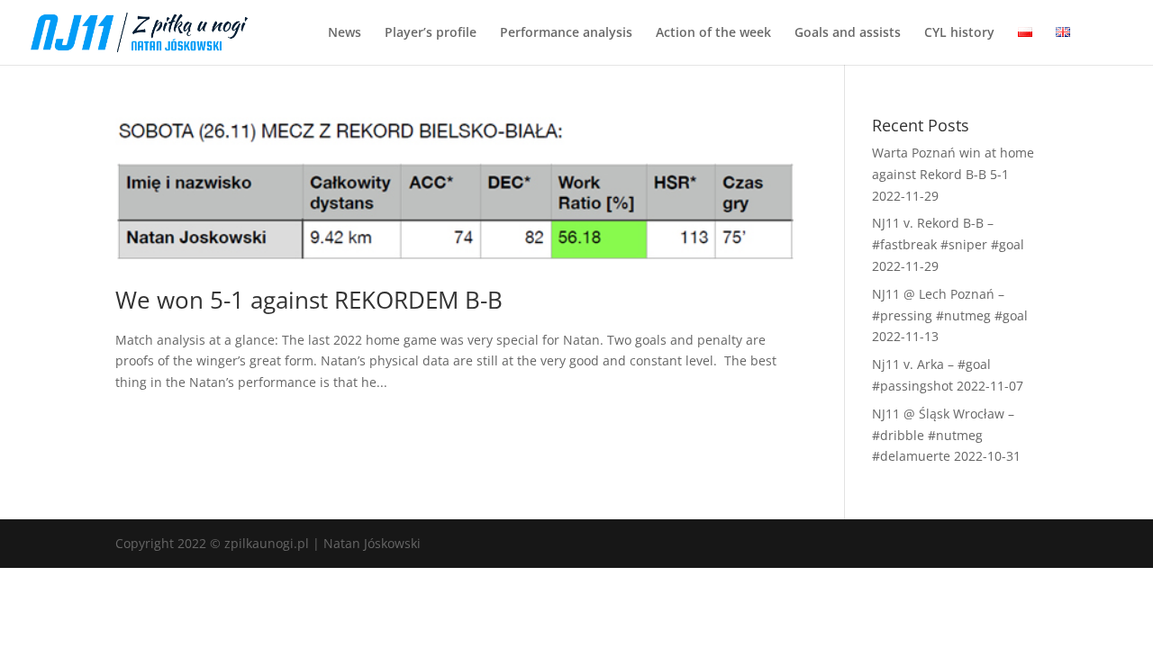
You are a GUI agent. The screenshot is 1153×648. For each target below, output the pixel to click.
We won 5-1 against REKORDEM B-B (309, 300)
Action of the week (713, 33)
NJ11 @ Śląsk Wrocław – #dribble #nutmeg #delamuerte (943, 435)
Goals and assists (847, 33)
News (344, 33)
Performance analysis (566, 33)
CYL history (959, 33)
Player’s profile (431, 33)
